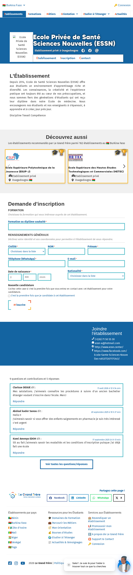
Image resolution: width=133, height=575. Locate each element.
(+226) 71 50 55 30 (105, 339)
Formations (34, 14)
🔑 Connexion (122, 5)
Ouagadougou (70, 50)
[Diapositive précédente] (9, 166)
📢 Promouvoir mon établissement (99, 528)
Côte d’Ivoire (17, 527)
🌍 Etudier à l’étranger (61, 537)
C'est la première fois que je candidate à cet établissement (43, 295)
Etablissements (13, 14)
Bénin (13, 518)
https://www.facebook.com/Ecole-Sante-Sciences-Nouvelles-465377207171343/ (111, 354)
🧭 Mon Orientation (59, 527)
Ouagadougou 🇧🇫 (22, 180)
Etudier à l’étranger (94, 14)
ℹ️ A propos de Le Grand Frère (106, 534)
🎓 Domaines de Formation (64, 518)
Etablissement (46, 58)
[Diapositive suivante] (124, 166)
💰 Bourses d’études (60, 532)
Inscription (67, 58)
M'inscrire (19, 304)
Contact (85, 58)
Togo (12, 547)
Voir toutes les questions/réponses (67, 464)
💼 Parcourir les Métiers (62, 522)
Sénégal (14, 542)
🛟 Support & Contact (101, 539)
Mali (12, 532)
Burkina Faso (12, 5)
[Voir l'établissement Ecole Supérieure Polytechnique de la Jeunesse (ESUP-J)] (13, 163)
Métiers (51, 14)
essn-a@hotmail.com (107, 343)
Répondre (18, 401)
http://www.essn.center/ (109, 347)
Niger (13, 537)
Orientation (68, 14)
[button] (57, 498)
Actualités (121, 14)
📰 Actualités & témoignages (65, 542)
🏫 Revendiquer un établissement (99, 519)
